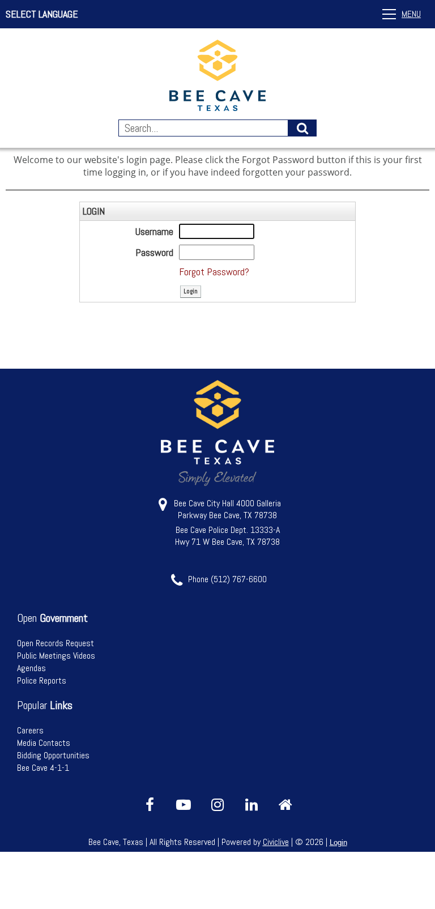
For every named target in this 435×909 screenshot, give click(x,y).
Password (154, 252)
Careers (30, 730)
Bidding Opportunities (53, 755)
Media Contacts (43, 743)
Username (154, 231)
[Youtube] (183, 804)
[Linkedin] (251, 804)
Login (338, 842)
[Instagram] (217, 804)
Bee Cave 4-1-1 (43, 768)
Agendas (31, 668)
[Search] (302, 128)
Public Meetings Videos (56, 656)
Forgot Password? (214, 271)
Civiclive (276, 842)
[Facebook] (149, 804)
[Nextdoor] (285, 804)
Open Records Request (55, 643)
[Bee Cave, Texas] (217, 77)
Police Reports (41, 680)
